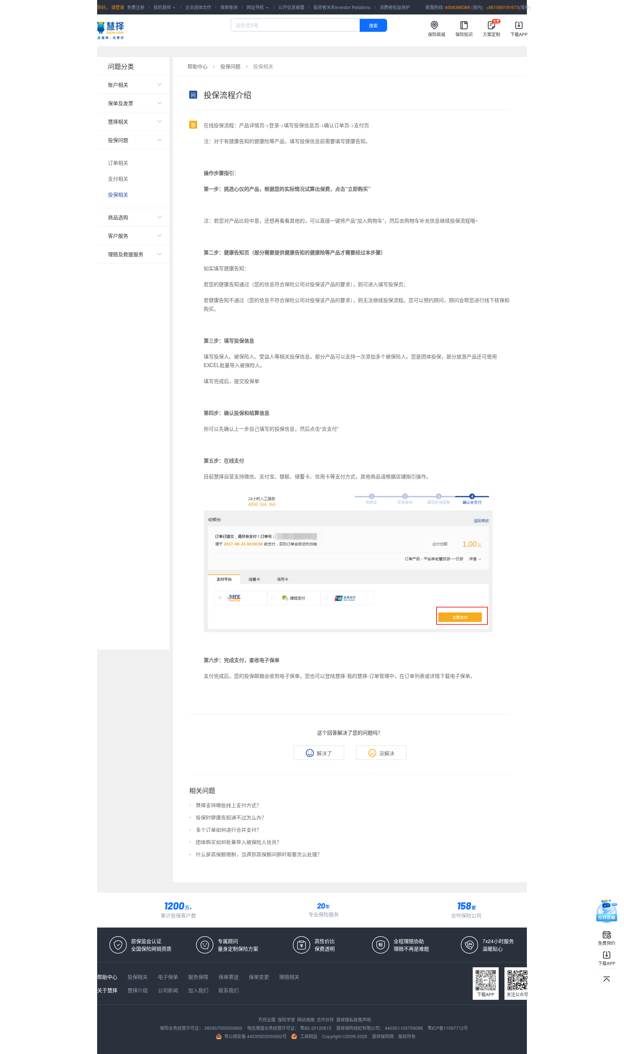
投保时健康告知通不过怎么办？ (231, 817)
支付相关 (118, 178)
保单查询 (229, 7)
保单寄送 (229, 976)
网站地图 (306, 1019)
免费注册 (135, 7)
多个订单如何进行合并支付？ (228, 829)
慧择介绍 (138, 990)
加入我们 (199, 990)
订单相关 (118, 162)
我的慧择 (164, 7)
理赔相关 (289, 976)
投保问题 (230, 66)
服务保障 (199, 976)
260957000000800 (223, 1028)
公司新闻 (168, 990)
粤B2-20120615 (316, 1028)
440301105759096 (404, 1028)
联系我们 (228, 990)
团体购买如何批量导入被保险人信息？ (239, 841)
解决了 (324, 753)
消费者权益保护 (395, 7)
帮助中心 (197, 66)
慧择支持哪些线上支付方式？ (228, 805)
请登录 (117, 7)
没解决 (386, 753)
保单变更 (259, 976)
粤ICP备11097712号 (448, 1028)
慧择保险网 (383, 1036)
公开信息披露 (291, 7)
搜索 (373, 25)
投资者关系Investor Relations (341, 7)
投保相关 (118, 194)
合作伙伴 (326, 1019)
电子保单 (168, 976)
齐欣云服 (267, 1019)
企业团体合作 (198, 7)
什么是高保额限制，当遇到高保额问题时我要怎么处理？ (259, 854)
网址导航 (258, 7)
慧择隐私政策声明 (353, 1019)
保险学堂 (287, 1019)
